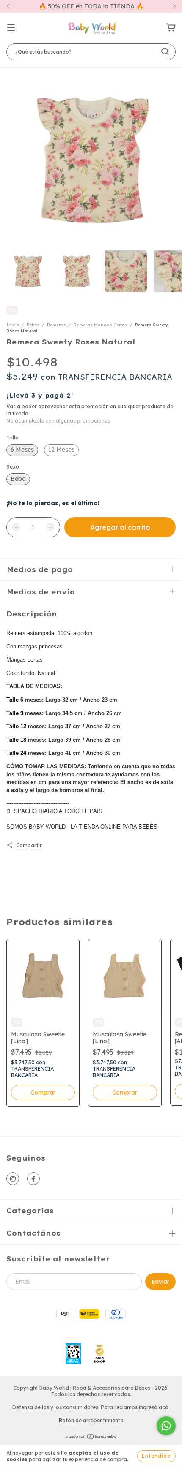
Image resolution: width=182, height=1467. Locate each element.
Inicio (12, 325)
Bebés (33, 325)
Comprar (42, 1092)
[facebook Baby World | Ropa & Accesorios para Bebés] (33, 1178)
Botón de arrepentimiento (91, 1420)
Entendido (156, 1456)
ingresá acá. (154, 1407)
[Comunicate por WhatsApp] (166, 1425)
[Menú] (11, 28)
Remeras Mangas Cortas (100, 325)
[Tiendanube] (91, 1437)
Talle (12, 437)
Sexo (12, 467)
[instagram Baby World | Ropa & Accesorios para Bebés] (12, 1178)
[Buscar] (165, 51)
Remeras (56, 325)
